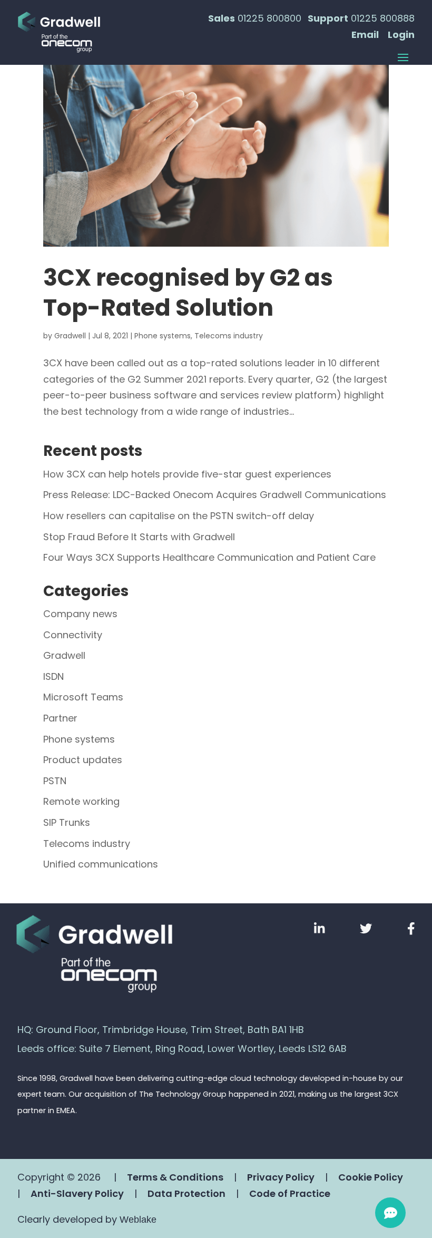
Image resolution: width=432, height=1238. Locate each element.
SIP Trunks (66, 822)
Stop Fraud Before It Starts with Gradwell (139, 536)
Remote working (81, 801)
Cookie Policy (370, 1177)
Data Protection (186, 1193)
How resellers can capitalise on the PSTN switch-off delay (178, 515)
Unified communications (100, 864)
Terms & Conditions (175, 1177)
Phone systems (162, 335)
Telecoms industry (228, 335)
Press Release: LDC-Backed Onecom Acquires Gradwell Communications (214, 494)
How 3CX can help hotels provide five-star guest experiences (187, 474)
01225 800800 (269, 18)
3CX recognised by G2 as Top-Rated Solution (188, 292)
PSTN (54, 780)
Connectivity (72, 634)
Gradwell (70, 335)
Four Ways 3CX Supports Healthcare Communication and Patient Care (209, 557)
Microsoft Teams (83, 697)
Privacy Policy (281, 1177)
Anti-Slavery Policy (77, 1193)
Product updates (82, 759)
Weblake (138, 1219)
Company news (80, 613)
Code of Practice (289, 1193)
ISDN (53, 676)
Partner (60, 718)
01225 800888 (383, 18)
